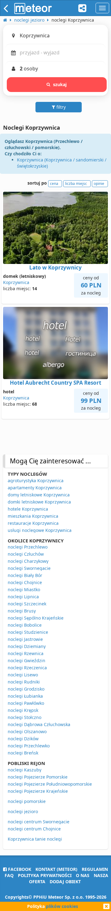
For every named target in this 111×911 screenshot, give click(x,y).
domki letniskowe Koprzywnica (39, 502)
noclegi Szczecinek (27, 604)
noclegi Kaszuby (24, 770)
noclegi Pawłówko (26, 703)
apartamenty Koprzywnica (35, 488)
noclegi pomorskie (27, 801)
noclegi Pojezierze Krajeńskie (38, 791)
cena (54, 183)
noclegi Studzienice (28, 632)
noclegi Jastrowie (25, 639)
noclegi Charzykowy (28, 561)
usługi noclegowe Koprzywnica (40, 530)
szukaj (60, 84)
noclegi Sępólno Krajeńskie (36, 618)
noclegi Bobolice (25, 625)
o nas (82, 875)
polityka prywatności (45, 875)
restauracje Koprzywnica (33, 523)
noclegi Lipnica (23, 597)
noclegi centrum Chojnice (34, 829)
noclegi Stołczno (24, 717)
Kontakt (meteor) (56, 869)
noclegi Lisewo (23, 675)
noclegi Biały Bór (25, 575)
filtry (60, 107)
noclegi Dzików (23, 739)
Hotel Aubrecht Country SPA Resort (55, 382)
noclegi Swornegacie (29, 568)
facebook (19, 869)
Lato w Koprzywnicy (55, 267)
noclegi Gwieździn (26, 660)
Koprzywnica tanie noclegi (35, 839)
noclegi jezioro (23, 811)
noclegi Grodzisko (26, 689)
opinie (99, 183)
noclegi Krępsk (23, 710)
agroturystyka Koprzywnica (36, 480)
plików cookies (62, 906)
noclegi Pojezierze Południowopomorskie (50, 784)
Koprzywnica (16, 282)
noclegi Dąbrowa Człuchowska (39, 724)
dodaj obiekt (65, 881)
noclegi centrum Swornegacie (38, 822)
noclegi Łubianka (25, 696)
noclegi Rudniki (24, 682)
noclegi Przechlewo (27, 547)
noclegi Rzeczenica (27, 668)
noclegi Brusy (22, 611)
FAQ (9, 875)
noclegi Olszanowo (27, 731)
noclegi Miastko (24, 589)
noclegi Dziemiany (27, 646)
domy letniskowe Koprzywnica (39, 495)
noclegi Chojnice (25, 582)
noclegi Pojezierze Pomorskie (38, 777)
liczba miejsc (76, 183)
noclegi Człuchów (26, 554)
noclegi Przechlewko (29, 746)
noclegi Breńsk (23, 753)
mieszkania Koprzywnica (33, 516)
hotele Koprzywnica (28, 509)
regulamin (95, 869)
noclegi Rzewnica (25, 653)
